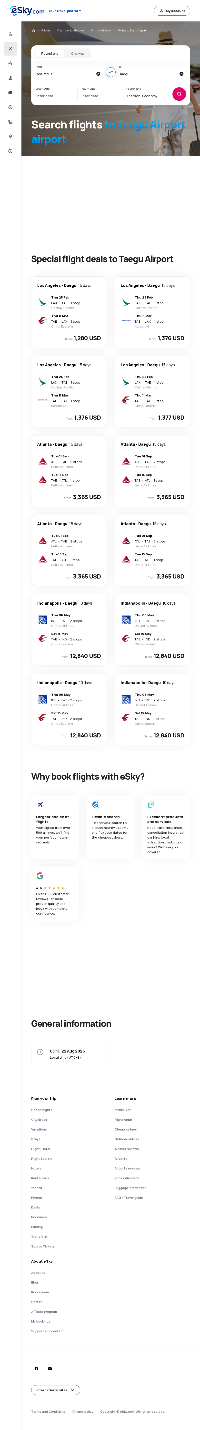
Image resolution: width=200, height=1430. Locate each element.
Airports (121, 1158)
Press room (40, 1292)
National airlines (127, 1139)
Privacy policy (82, 1411)
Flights (46, 30)
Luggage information (131, 1188)
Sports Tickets (43, 1246)
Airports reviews (127, 1168)
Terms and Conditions (48, 1411)
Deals (35, 1207)
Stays (35, 1139)
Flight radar (123, 1119)
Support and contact (47, 1331)
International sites (51, 1390)
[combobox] (64, 73)
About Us (38, 1272)
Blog (34, 1282)
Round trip (49, 53)
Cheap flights (41, 1110)
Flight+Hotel (40, 1149)
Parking (37, 1227)
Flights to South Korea (70, 30)
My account (175, 11)
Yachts (36, 1188)
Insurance (39, 1217)
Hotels (36, 1168)
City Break (39, 1119)
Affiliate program (44, 1311)
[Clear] (98, 74)
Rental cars (40, 1178)
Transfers (39, 1236)
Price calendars (127, 1178)
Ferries (36, 1197)
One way (77, 53)
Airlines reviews (127, 1149)
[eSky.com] (33, 30)
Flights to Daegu (101, 30)
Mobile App (123, 1110)
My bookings (40, 1321)
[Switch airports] (111, 72)
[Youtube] (50, 1368)
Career (36, 1302)
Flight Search (41, 1158)
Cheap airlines (126, 1129)
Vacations (39, 1129)
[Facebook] (36, 1368)
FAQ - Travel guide (129, 1197)
